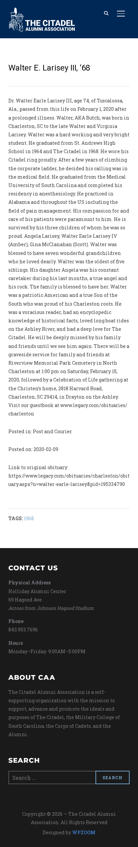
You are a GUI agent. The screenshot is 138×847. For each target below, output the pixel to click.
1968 (29, 518)
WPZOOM (83, 832)
